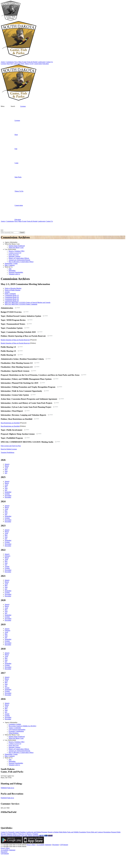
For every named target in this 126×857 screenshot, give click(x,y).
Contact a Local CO (15, 253)
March (7, 466)
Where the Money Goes (16, 247)
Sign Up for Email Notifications (11, 835)
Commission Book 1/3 (12, 295)
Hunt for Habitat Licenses (9, 449)
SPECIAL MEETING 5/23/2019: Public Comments (21, 304)
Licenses (23, 106)
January (7, 464)
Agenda (7, 292)
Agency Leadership (15, 728)
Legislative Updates (15, 724)
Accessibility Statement (44, 845)
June (6, 471)
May (6, 469)
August (7, 566)
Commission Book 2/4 (12, 297)
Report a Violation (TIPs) (16, 251)
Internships (12, 270)
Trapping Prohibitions (7, 452)
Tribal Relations (14, 733)
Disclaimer (55, 845)
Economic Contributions (16, 731)
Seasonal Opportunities (16, 272)
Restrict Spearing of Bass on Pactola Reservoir (15, 340)
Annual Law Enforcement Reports (19, 260)
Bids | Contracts (10, 265)
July (6, 473)
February (7, 556)
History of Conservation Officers (19, 258)
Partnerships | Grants (11, 263)
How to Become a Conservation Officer (21, 262)
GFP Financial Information (17, 729)
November (8, 495)
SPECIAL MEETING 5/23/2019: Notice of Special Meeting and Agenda (27, 302)
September (8, 492)
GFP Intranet (64, 845)
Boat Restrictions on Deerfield (10, 423)
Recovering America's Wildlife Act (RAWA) (22, 726)
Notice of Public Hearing (12, 290)
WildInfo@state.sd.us (7, 788)
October (7, 494)
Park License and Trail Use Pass (11, 446)
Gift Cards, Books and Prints (30, 835)
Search (22, 232)
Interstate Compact (14, 256)
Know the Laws (14, 254)
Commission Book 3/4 (12, 299)
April (6, 467)
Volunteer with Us (14, 274)
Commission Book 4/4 (12, 301)
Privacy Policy (31, 845)
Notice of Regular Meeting (13, 288)
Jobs (10, 269)
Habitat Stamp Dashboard (17, 246)
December (8, 497)
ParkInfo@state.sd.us (7, 798)
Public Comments (10, 293)
